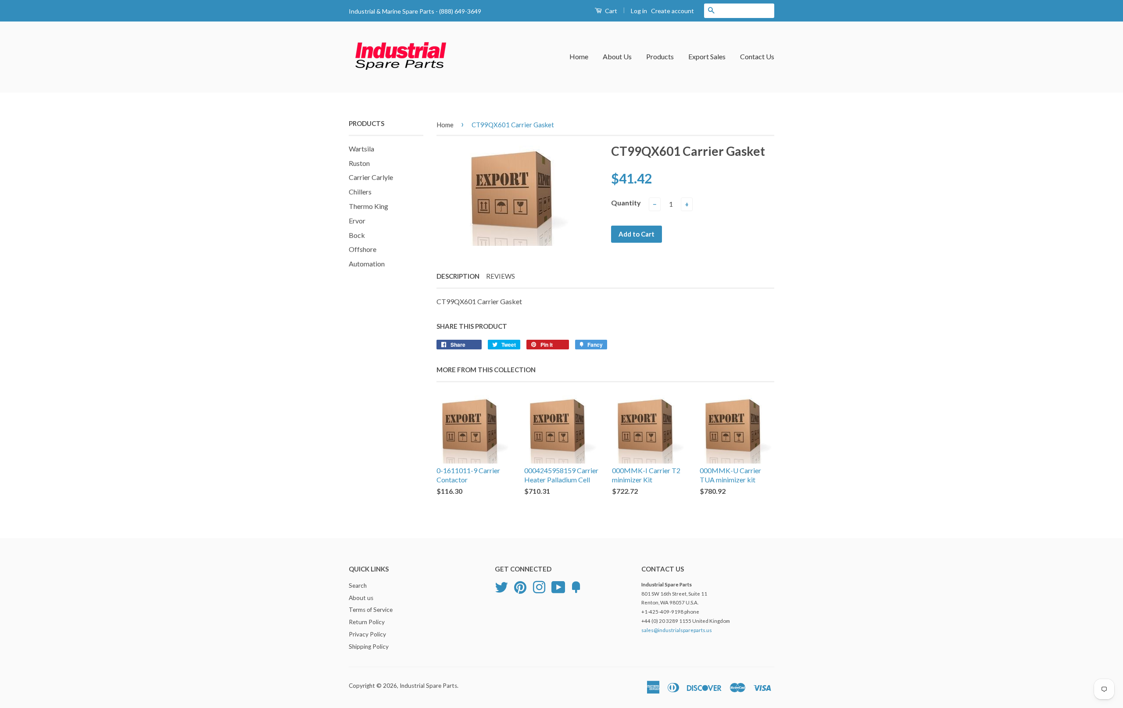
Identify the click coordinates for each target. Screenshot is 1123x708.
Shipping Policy (369, 646)
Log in (639, 10)
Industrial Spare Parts (428, 685)
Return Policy (367, 621)
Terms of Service (371, 609)
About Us (617, 56)
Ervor (357, 220)
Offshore (362, 249)
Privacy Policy (367, 634)
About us (361, 597)
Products (660, 56)
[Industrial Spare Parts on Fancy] (576, 585)
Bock (357, 235)
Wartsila (361, 148)
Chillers (360, 191)
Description (457, 276)
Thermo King (368, 206)
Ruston (359, 163)
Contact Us (757, 56)
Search (358, 585)
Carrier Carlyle (371, 177)
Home (578, 56)
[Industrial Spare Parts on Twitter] (501, 585)
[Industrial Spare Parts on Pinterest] (520, 585)
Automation (367, 263)
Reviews (500, 276)
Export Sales (707, 56)
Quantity (626, 202)
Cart (610, 10)
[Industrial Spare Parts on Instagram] (539, 585)
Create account (672, 10)
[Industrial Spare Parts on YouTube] (558, 585)
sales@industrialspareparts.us (676, 630)
